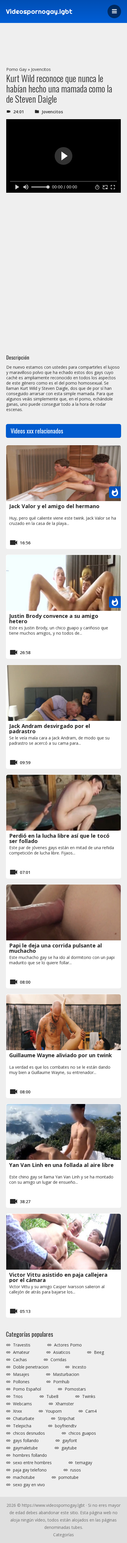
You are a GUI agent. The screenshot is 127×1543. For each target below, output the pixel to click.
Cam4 (91, 1411)
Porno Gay (16, 69)
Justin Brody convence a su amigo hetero (53, 618)
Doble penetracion (30, 1367)
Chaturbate (23, 1418)
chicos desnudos (29, 1433)
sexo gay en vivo (29, 1484)
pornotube (68, 1477)
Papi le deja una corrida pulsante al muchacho (55, 948)
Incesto (79, 1367)
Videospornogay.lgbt (39, 11)
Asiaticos (61, 1352)
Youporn (53, 1411)
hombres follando (30, 1455)
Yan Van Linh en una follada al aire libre (61, 1164)
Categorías (63, 1534)
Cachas (20, 1359)
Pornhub (61, 1381)
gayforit (69, 1440)
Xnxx (17, 1411)
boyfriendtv (65, 1426)
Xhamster (65, 1403)
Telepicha (22, 1426)
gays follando (26, 1440)
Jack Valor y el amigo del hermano (54, 506)
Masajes (21, 1374)
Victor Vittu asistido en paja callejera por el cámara (58, 1277)
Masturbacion (66, 1374)
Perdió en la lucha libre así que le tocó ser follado (59, 838)
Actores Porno (68, 1345)
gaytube (69, 1448)
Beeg (99, 1352)
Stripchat (66, 1418)
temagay (83, 1462)
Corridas (58, 1359)
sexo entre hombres (32, 1462)
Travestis (21, 1345)
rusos (75, 1470)
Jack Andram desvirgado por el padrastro (49, 728)
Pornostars (75, 1389)
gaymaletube (25, 1448)
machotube (24, 1477)
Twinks (88, 1396)
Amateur (21, 1352)
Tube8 (52, 1396)
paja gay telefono (30, 1470)
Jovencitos (41, 69)
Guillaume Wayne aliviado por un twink (60, 1055)
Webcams (22, 1403)
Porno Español (27, 1389)
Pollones (21, 1381)
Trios (18, 1396)
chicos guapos (82, 1433)
